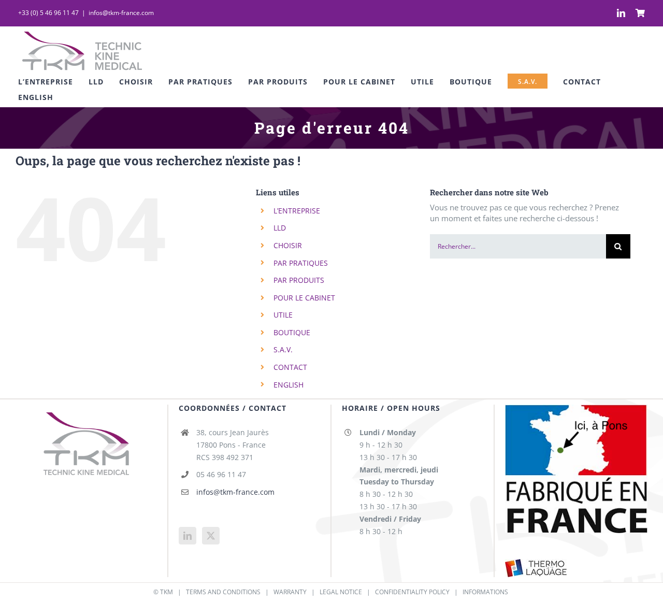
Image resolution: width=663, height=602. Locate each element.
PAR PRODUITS (298, 280)
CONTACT (290, 367)
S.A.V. (283, 349)
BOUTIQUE (291, 332)
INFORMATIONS (485, 591)
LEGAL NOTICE (341, 591)
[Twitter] (211, 535)
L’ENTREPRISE (296, 211)
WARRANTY (290, 591)
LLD (279, 228)
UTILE (283, 315)
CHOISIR (287, 245)
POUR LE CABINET (304, 298)
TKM (166, 591)
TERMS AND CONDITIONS (223, 591)
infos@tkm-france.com (121, 12)
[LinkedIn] (187, 535)
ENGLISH (288, 385)
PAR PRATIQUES (300, 263)
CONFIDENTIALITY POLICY (412, 591)
